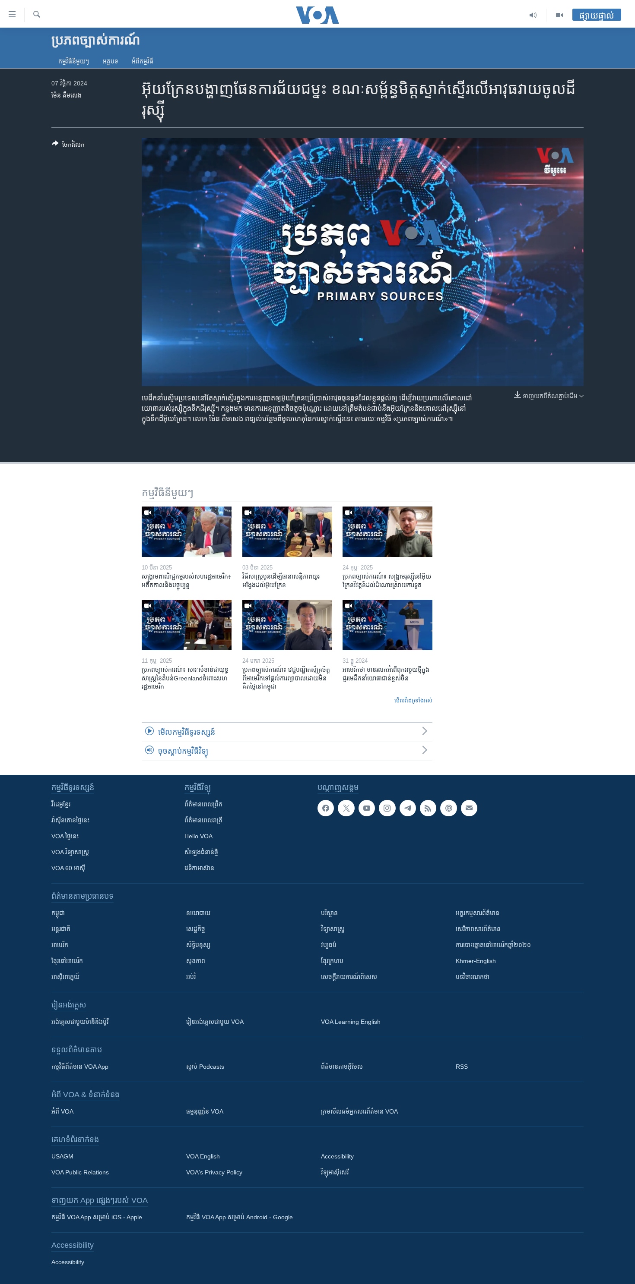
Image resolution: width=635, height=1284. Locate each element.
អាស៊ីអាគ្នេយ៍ (65, 976)
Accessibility (337, 1156)
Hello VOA (198, 836)
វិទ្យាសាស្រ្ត (333, 928)
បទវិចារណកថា (472, 976)
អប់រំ (191, 976)
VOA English (203, 1156)
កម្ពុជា (58, 913)
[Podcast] (448, 808)
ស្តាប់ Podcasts (205, 1066)
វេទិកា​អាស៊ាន (199, 868)
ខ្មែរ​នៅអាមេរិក (67, 960)
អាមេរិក (59, 944)
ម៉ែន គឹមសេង (66, 95)
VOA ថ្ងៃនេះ (65, 836)
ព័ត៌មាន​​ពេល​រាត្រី (203, 820)
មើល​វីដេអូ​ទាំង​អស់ (413, 700)
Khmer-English (476, 960)
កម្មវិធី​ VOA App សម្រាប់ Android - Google (239, 1217)
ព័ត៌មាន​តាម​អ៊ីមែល (342, 1066)
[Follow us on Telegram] (408, 808)
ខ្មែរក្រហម (332, 960)
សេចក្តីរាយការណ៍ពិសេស (349, 976)
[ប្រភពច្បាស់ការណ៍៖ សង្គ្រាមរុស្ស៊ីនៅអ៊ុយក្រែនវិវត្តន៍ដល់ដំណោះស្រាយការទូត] (387, 532)
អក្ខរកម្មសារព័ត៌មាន (477, 913)
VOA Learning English (351, 1021)
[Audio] (533, 15)
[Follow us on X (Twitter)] (346, 808)
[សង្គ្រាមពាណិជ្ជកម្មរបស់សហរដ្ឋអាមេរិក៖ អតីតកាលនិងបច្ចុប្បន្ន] (187, 532)
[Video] (559, 15)
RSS (462, 1066)
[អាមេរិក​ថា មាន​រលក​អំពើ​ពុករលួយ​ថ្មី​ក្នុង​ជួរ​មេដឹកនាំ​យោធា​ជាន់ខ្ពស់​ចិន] (387, 625)
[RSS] (428, 808)
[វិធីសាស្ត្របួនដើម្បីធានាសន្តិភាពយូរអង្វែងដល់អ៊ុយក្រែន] (287, 532)
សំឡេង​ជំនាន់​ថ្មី (201, 852)
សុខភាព (195, 960)
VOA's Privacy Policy (214, 1172)
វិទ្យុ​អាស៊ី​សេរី (335, 1172)
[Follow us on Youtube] (367, 808)
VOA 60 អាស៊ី (68, 868)
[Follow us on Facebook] (326, 808)
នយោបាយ (198, 913)
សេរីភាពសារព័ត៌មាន (478, 928)
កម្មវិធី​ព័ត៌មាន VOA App (79, 1066)
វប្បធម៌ (329, 944)
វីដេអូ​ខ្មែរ (60, 804)
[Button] (68, 146)
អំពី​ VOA (62, 1111)
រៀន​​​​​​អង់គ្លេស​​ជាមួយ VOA (215, 1021)
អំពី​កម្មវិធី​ (142, 61)
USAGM (62, 1156)
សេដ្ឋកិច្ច (195, 928)
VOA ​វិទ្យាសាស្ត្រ (70, 852)
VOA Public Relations (80, 1172)
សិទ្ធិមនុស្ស (198, 944)
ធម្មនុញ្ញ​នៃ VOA (204, 1111)
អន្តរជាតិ (60, 928)
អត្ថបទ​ (110, 61)
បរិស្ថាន (329, 913)
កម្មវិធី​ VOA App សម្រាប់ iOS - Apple (96, 1217)
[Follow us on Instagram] (387, 808)
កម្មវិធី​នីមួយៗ (73, 61)
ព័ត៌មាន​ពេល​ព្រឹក (203, 804)
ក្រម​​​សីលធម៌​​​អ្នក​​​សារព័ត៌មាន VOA (359, 1111)
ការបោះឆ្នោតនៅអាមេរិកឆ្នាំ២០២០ (493, 944)
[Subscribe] (469, 808)
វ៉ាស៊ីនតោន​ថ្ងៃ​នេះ (70, 820)
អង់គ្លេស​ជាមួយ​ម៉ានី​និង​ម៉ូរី (79, 1021)
